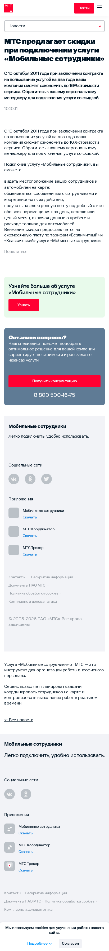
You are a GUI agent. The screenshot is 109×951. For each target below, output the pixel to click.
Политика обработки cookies (33, 593)
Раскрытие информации (52, 577)
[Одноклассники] (26, 794)
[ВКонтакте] (9, 794)
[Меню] (99, 8)
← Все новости (18, 720)
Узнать (23, 305)
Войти (84, 8)
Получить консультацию (54, 381)
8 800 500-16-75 (54, 395)
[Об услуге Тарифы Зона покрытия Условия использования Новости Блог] (54, 26)
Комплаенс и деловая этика (32, 602)
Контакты (17, 577)
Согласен (70, 943)
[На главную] (39, 8)
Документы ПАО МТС (27, 585)
